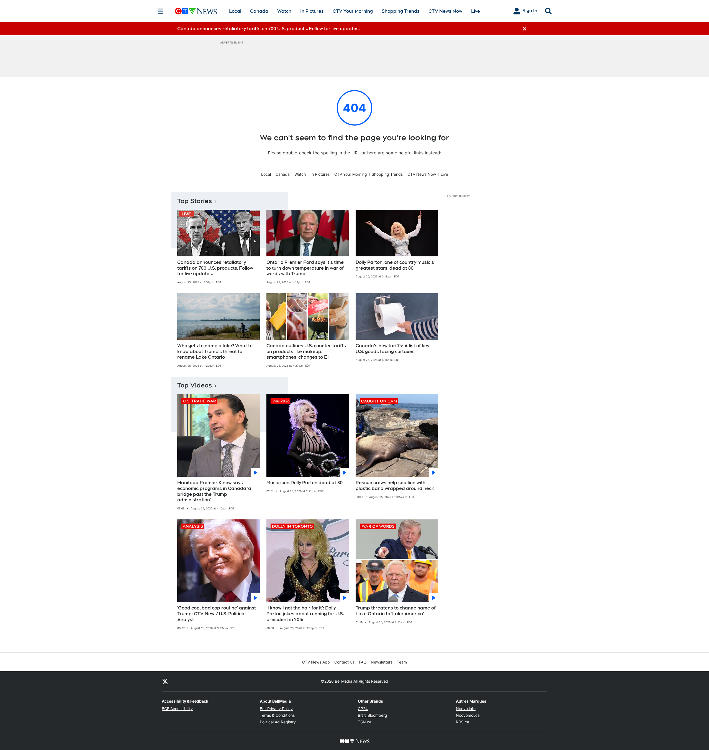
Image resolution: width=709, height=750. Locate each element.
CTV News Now (445, 11)
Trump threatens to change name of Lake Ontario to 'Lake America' (396, 610)
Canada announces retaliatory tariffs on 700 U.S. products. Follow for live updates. (215, 268)
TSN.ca (364, 722)
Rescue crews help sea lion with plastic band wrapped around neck (395, 485)
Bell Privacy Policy (276, 708)
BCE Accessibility (177, 708)
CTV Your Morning (353, 11)
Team (402, 662)
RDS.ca (462, 722)
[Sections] (160, 11)
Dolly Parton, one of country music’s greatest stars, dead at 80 (395, 265)
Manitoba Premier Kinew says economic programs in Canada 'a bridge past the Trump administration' (214, 491)
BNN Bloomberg (372, 715)
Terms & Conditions (277, 715)
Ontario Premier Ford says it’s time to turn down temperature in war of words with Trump (305, 268)
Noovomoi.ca (468, 715)
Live (475, 11)
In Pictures (312, 11)
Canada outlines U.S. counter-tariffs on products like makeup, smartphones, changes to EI (306, 351)
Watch (284, 11)
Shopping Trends (401, 11)
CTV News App (316, 662)
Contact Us (344, 662)
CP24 (363, 708)
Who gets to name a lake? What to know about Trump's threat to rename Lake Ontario (215, 351)
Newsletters (381, 662)
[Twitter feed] (165, 681)
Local (235, 11)
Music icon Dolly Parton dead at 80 (304, 482)
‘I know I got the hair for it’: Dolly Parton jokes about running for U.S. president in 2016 (305, 613)
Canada (259, 11)
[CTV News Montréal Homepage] (196, 11)
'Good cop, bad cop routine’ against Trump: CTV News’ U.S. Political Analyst (216, 613)
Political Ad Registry (278, 722)
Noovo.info (466, 708)
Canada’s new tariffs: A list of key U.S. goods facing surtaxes (392, 348)
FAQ (362, 662)
